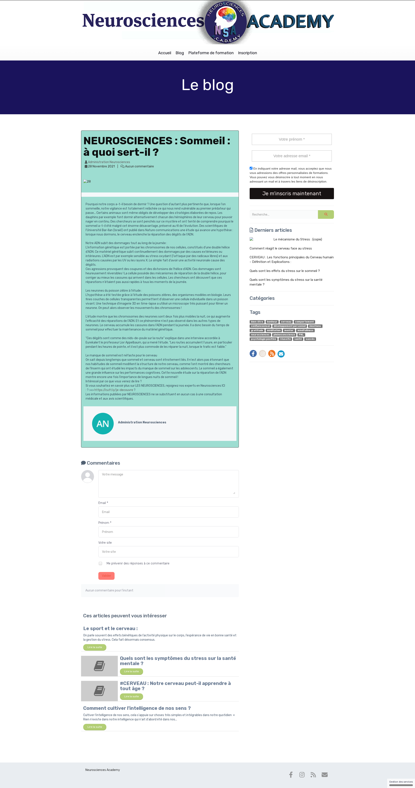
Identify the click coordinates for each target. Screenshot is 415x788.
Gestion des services (401, 781)
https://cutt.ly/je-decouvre (113, 390)
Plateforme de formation (211, 53)
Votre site (105, 543)
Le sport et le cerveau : (110, 628)
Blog (180, 53)
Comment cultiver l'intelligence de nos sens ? (137, 708)
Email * (103, 503)
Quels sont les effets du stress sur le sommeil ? (285, 271)
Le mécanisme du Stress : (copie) (297, 239)
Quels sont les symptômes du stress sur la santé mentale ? (178, 660)
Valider (106, 576)
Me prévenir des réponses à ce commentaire (137, 563)
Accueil (164, 53)
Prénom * (104, 523)
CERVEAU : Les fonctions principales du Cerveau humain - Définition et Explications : (292, 259)
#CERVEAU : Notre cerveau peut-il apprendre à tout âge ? (175, 685)
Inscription (247, 53)
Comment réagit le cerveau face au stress (281, 248)
